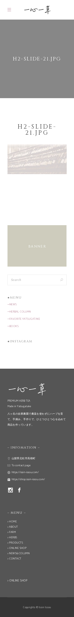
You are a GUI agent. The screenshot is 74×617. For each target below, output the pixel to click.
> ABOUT (12, 527)
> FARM (11, 532)
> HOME (12, 521)
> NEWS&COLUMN (18, 553)
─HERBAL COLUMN (19, 312)
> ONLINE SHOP (17, 548)
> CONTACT (14, 559)
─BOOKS (13, 326)
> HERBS (12, 537)
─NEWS (12, 304)
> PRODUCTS (15, 543)
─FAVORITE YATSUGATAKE (23, 319)
